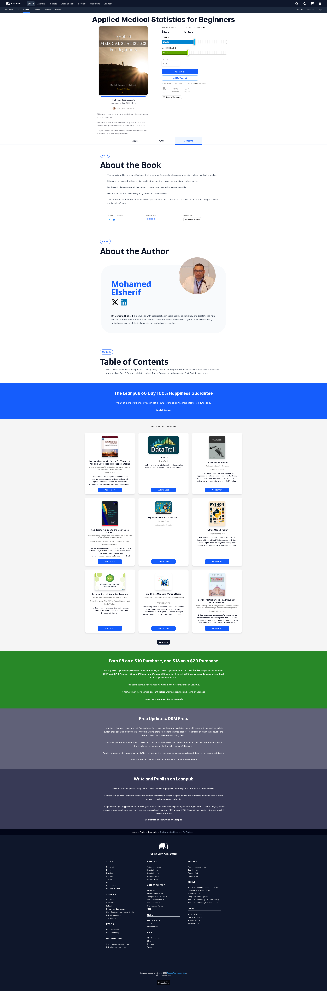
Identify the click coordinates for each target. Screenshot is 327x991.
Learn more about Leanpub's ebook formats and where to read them (163, 759)
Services (82, 3)
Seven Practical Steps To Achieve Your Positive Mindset (217, 601)
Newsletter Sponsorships (116, 909)
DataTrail (163, 457)
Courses (47, 10)
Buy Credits (193, 870)
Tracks (58, 10)
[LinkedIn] (124, 302)
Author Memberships (156, 867)
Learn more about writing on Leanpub (163, 699)
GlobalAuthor (111, 903)
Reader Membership (200, 83)
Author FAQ (151, 891)
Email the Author (192, 219)
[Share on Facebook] (113, 219)
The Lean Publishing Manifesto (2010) (203, 903)
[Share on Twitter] (109, 219)
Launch (310, 10)
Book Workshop (112, 930)
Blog (149, 941)
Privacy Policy (194, 920)
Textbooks (150, 219)
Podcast (299, 10)
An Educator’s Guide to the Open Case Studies (110, 531)
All (18, 10)
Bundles (36, 10)
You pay (165, 59)
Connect (108, 3)
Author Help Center (155, 894)
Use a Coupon (112, 885)
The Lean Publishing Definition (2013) (203, 900)
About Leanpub (153, 938)
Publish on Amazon (114, 915)
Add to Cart (180, 72)
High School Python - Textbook (163, 517)
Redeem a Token (113, 888)
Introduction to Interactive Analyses (110, 594)
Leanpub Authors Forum (157, 897)
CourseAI (110, 900)
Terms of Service (195, 914)
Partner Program (154, 920)
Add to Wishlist (180, 78)
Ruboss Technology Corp (176, 973)
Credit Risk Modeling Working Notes (163, 594)
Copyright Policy (195, 917)
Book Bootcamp (113, 933)
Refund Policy (193, 923)
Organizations (68, 3)
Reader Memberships (197, 867)
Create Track (152, 879)
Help (320, 10)
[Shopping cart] (312, 4)
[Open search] (297, 4)
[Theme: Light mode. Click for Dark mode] (304, 4)
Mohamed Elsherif (125, 108)
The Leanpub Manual (156, 900)
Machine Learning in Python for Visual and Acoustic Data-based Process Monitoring (109, 462)
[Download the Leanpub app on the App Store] (163, 982)
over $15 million (157, 692)
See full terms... (163, 410)
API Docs (151, 909)
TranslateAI (111, 918)
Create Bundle (153, 873)
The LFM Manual (154, 903)
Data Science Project (217, 462)
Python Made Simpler (217, 530)
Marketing (95, 3)
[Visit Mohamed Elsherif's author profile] (197, 275)
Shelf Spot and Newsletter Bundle (120, 912)
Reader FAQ (193, 873)
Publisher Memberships (116, 947)
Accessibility (152, 926)
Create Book (152, 870)
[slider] (194, 42)
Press (149, 947)
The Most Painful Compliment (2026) (203, 887)
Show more (163, 642)
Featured (9, 10)
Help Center (193, 876)
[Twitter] (115, 302)
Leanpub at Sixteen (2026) (199, 891)
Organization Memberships (117, 944)
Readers (53, 3)
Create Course (153, 876)
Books (26, 10)
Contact (150, 944)
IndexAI (109, 906)
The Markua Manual (155, 906)
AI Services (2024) (195, 894)
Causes (150, 923)
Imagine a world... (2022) (198, 897)
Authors (41, 3)
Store (31, 3)
